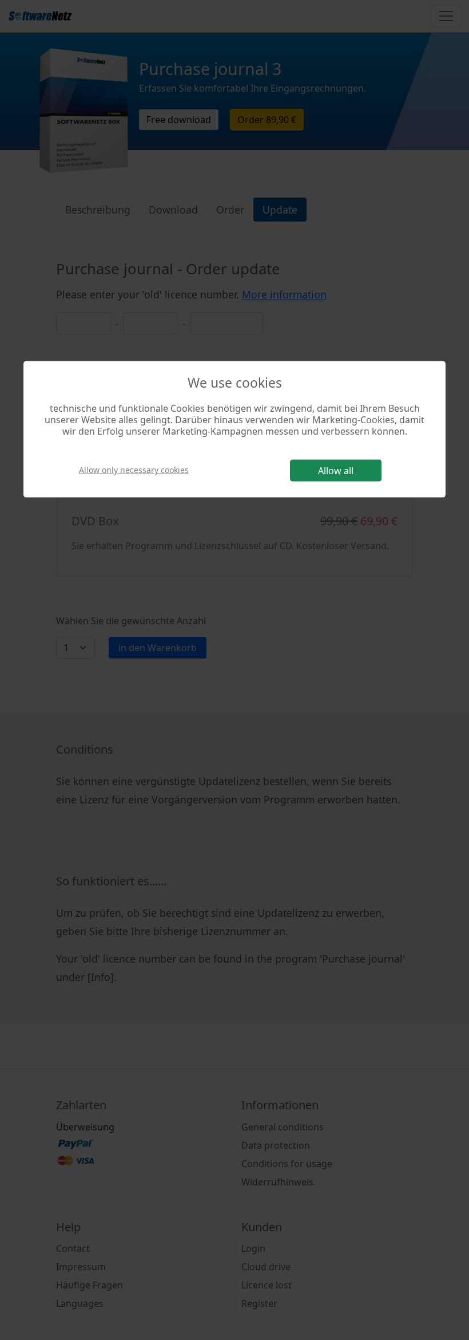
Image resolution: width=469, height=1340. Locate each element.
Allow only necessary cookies (134, 469)
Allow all (335, 470)
